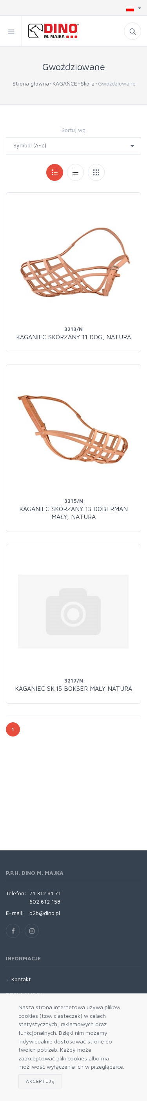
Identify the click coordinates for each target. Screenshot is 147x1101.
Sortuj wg (73, 129)
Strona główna (31, 83)
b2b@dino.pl (44, 912)
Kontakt (21, 979)
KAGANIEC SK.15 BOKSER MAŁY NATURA (73, 688)
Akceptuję (40, 1081)
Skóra (87, 83)
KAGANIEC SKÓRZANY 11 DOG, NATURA (73, 336)
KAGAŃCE (65, 83)
